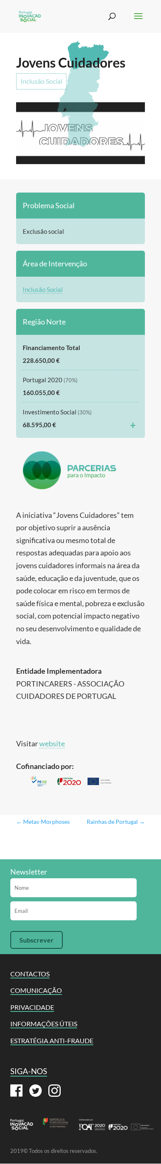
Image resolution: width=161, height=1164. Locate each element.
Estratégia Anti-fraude (51, 1040)
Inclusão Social (41, 81)
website (52, 743)
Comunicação (36, 990)
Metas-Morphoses (43, 821)
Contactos (30, 974)
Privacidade (32, 1007)
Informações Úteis (43, 1024)
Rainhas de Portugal (116, 821)
